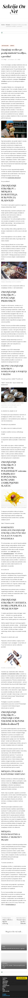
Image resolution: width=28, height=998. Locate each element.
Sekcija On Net (14, 8)
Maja (5, 59)
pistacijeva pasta (8, 553)
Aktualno (5, 45)
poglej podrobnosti (6, 994)
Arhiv (12, 45)
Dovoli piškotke (22, 978)
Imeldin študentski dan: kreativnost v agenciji (13, 948)
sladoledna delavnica (14, 178)
